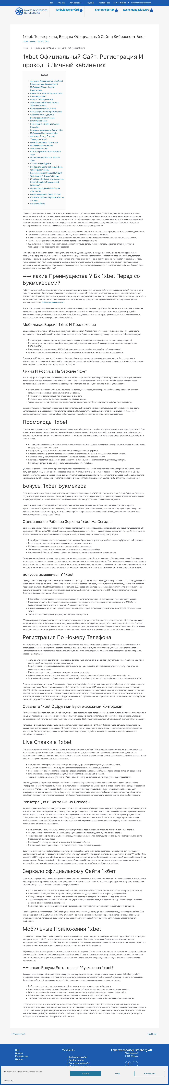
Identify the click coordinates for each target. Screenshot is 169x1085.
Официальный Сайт (39, 148)
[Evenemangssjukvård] (151, 10)
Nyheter (91, 3)
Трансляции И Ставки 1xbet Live (44, 176)
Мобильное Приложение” (42, 145)
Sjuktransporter (104, 9)
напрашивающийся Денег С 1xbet (45, 194)
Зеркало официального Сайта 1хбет (46, 130)
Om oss (61, 3)
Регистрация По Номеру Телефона (46, 111)
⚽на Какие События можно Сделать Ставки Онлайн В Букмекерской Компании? (47, 182)
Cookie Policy (8, 1080)
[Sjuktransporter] (116, 10)
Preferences (149, 1073)
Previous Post (18, 1034)
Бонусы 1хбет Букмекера (41, 99)
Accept (85, 1073)
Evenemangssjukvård (136, 9)
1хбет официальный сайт (53, 302)
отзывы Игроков (37, 203)
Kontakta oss (104, 3)
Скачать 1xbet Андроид (40, 164)
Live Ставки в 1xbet (38, 121)
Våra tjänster (75, 3)
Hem (51, 3)
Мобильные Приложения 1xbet (44, 133)
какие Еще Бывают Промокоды (44, 142)
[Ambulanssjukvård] (81, 10)
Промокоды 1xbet (38, 96)
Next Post (153, 1034)
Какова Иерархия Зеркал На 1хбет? (46, 173)
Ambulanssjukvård (67, 9)
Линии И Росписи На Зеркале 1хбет (46, 93)
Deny (117, 1073)
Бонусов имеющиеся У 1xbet (43, 108)
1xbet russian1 (30, 41)
